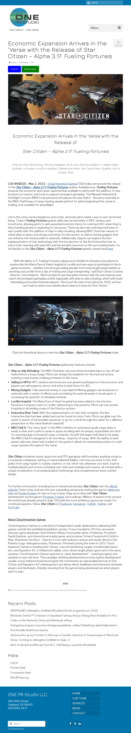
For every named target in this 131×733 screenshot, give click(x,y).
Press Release (23, 62)
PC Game (50, 590)
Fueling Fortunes (40, 590)
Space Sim (74, 590)
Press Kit (14, 69)
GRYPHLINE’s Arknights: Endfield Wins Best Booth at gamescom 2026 (54, 610)
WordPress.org (19, 677)
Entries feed (17, 667)
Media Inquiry (30, 69)
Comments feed (20, 672)
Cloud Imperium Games (25, 590)
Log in (14, 662)
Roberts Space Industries (62, 590)
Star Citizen (83, 590)
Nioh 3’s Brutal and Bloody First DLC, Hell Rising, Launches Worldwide (53, 645)
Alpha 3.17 (12, 590)
